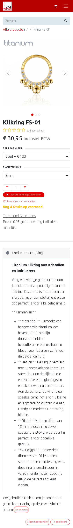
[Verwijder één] (7, 188)
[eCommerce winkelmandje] (55, 6)
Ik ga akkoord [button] (60, 521)
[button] (8, 73)
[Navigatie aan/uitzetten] (65, 6)
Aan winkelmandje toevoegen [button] (25, 194)
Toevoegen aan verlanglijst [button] (21, 201)
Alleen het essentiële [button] (38, 521)
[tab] (36, 253)
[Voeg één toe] (25, 188)
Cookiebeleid (21, 509)
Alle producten (14, 29)
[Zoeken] (65, 21)
